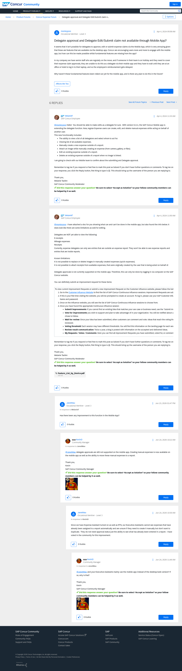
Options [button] (170, 17)
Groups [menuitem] (48, 11)
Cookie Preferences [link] (73, 657)
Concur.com (63, 639)
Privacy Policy (20, 657)
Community (31, 4)
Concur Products (65, 642)
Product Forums (23, 17)
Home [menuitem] (15, 11)
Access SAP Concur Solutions (71, 635)
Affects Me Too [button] (62, 84)
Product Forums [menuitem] (31, 11)
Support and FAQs (23, 642)
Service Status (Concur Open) (151, 635)
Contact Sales (64, 645)
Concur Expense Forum (46, 17)
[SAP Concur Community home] (12, 4)
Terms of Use (30, 657)
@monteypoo (60, 125)
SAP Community (112, 642)
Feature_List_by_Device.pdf (71, 373)
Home (8, 17)
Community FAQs (22, 639)
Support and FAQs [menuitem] (83, 11)
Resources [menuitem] (64, 11)
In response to (69, 410)
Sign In (175, 4)
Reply (166, 91)
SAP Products (111, 639)
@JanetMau (70, 452)
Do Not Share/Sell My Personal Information (51, 657)
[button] (154, 32)
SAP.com (109, 635)
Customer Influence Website (81, 292)
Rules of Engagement (24, 635)
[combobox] (160, 11)
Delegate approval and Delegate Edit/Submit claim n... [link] (85, 17)
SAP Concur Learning (147, 639)
